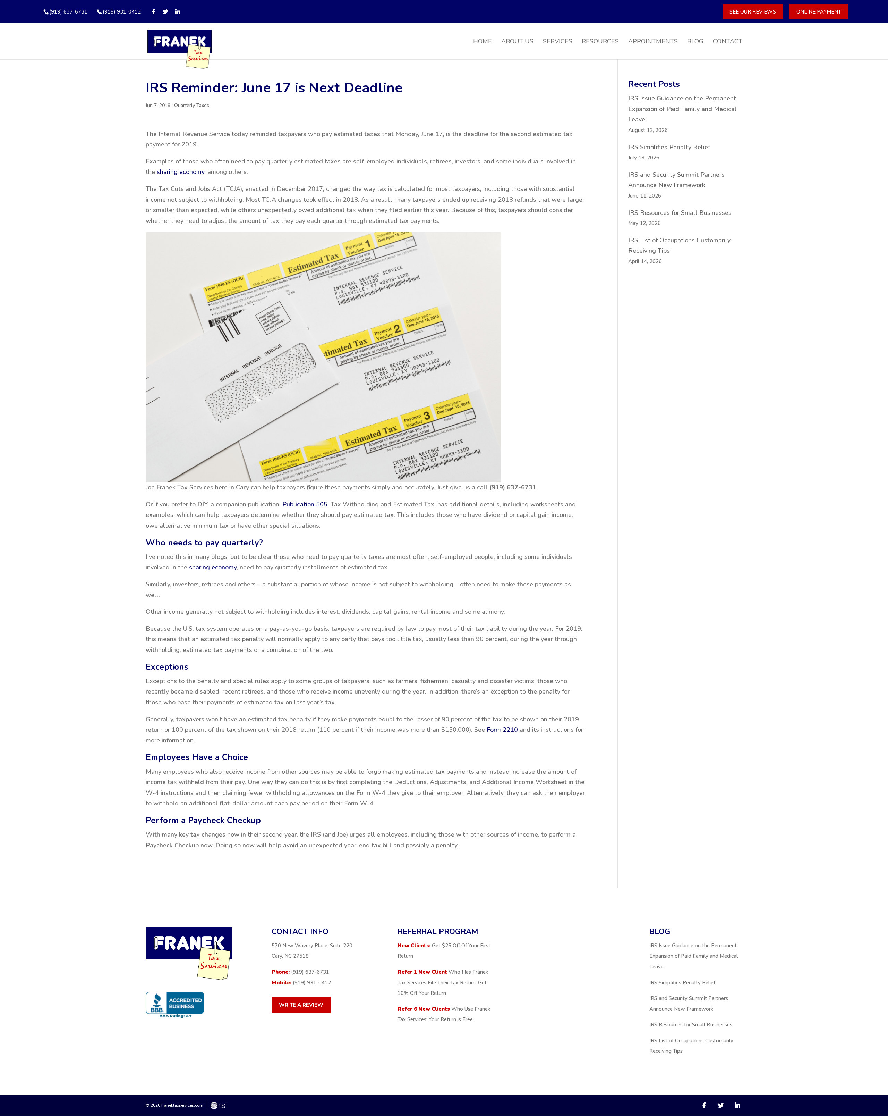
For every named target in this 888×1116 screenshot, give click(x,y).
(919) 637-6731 (310, 971)
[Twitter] (165, 11)
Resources (600, 42)
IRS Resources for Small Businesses (680, 213)
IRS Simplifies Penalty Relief (669, 147)
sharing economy (180, 172)
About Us (517, 42)
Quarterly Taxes (191, 105)
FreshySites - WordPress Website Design (218, 1105)
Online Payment (818, 11)
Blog (695, 42)
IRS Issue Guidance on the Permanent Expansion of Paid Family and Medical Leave (682, 109)
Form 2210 (502, 729)
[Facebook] (153, 11)
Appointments (653, 42)
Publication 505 (304, 504)
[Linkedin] (177, 11)
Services (557, 42)
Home (482, 42)
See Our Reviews (752, 11)
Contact (727, 42)
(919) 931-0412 (122, 11)
